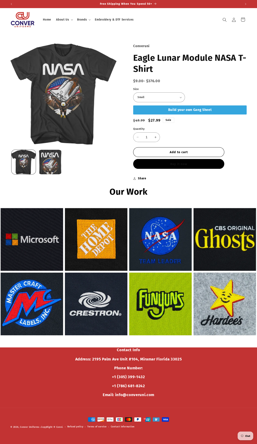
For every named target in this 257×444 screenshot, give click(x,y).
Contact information (123, 426)
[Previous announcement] (11, 4)
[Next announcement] (246, 4)
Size (136, 89)
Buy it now (178, 164)
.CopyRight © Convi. (51, 427)
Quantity (139, 129)
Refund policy (75, 426)
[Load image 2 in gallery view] (50, 162)
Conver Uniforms (30, 427)
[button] (64, 19)
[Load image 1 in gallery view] (23, 162)
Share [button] (142, 178)
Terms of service (97, 426)
